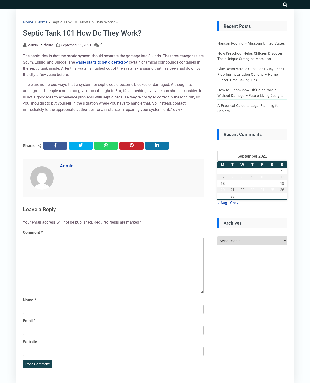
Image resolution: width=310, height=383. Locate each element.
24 (262, 190)
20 (223, 190)
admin (33, 45)
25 (272, 190)
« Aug (222, 203)
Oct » (234, 203)
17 (262, 183)
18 (272, 183)
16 (252, 183)
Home (48, 44)
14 (232, 183)
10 (262, 177)
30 (252, 196)
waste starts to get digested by (102, 62)
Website (30, 341)
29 (242, 196)
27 (223, 196)
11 (272, 177)
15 (242, 183)
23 (252, 190)
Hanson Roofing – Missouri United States (251, 43)
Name (29, 300)
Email (29, 320)
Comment (33, 232)
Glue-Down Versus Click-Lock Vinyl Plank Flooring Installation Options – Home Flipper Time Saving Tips (250, 74)
